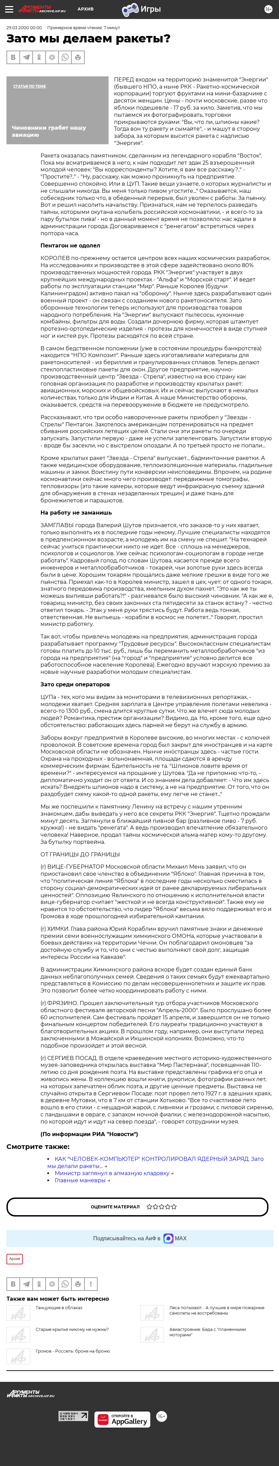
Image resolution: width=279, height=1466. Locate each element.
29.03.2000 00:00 (24, 27)
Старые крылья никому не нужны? (72, 1329)
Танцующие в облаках (59, 1307)
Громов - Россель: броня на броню (73, 1351)
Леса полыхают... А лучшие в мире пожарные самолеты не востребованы (216, 1310)
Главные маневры (80, 1180)
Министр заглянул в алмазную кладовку (112, 1173)
